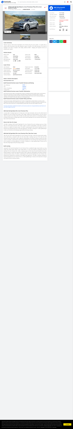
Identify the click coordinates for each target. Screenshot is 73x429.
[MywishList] (68, 2)
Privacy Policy (54, 427)
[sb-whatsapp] (61, 41)
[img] (25, 22)
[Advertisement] (59, 57)
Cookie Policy (59, 425)
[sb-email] (64, 41)
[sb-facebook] (51, 41)
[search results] (65, 2)
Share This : (52, 38)
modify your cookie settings (47, 425)
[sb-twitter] (54, 41)
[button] (71, 2)
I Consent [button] (67, 424)
